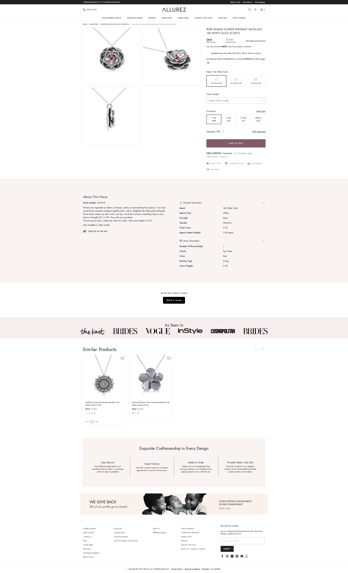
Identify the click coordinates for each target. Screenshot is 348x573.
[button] (222, 203)
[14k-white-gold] (86, 413)
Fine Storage (239, 18)
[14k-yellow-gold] (89, 413)
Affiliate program (159, 532)
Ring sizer (118, 528)
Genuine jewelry (187, 528)
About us (156, 528)
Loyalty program (89, 528)
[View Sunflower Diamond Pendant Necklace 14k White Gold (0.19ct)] (104, 376)
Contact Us (223, 156)
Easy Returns (247, 2)
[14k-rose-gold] (92, 413)
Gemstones (183, 18)
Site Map (205, 569)
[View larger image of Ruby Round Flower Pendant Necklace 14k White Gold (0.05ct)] (111, 56)
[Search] (249, 9)
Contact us (87, 536)
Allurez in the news (188, 544)
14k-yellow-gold (89, 413)
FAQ (85, 540)
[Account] (255, 9)
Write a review (174, 300)
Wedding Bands (135, 18)
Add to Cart (236, 143)
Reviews (184, 540)
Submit (227, 548)
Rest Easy (261, 111)
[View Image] (92, 331)
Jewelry (152, 18)
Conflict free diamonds (190, 532)
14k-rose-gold (92, 413)
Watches (222, 18)
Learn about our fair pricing (255, 41)
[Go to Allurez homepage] (174, 10)
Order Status (88, 544)
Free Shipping (260, 2)
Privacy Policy (176, 569)
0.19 (92, 421)
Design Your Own (203, 18)
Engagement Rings (111, 18)
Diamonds (167, 18)
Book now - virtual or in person (193, 548)
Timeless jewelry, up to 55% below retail (101, 2)
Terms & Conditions (192, 569)
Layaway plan (119, 532)
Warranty (86, 548)
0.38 (97, 421)
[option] (216, 81)
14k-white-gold (86, 413)
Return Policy (88, 557)
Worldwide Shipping (91, 553)
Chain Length (212, 94)
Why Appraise (258, 131)
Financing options (121, 536)
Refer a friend (88, 532)
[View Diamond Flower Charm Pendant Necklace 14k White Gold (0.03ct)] (151, 376)
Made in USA (235, 2)
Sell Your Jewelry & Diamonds (126, 540)
